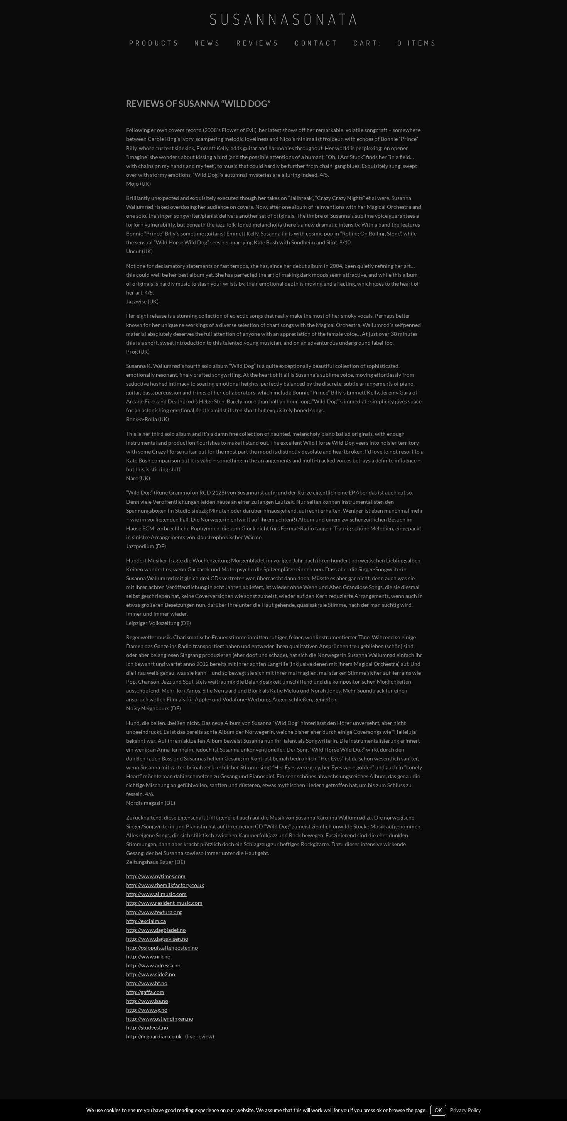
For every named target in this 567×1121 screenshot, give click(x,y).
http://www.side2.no (150, 974)
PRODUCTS (154, 43)
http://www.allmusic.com (156, 894)
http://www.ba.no (147, 1000)
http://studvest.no (147, 1027)
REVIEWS (258, 43)
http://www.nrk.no (148, 956)
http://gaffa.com (145, 992)
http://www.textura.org (154, 912)
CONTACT (316, 43)
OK (438, 1110)
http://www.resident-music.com (164, 902)
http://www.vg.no (146, 1009)
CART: (367, 43)
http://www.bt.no (146, 983)
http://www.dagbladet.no (156, 929)
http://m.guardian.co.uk (154, 1036)
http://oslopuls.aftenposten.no (162, 947)
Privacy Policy (465, 1110)
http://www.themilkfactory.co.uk (165, 885)
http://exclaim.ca (146, 921)
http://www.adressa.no (153, 965)
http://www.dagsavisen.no (157, 938)
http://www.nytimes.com (156, 876)
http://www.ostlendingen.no (159, 1018)
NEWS (207, 43)
